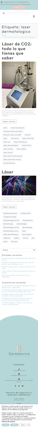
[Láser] (19, 185)
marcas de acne (9, 163)
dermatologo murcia (11, 231)
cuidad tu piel (25, 213)
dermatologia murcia (11, 227)
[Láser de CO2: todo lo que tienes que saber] (19, 85)
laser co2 (7, 142)
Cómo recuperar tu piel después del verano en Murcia (18, 259)
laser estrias (26, 145)
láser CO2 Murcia (20, 142)
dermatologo (27, 227)
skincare (14, 241)
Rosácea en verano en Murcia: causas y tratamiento (16, 276)
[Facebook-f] (15, 386)
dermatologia (22, 224)
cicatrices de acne (17, 128)
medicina (7, 238)
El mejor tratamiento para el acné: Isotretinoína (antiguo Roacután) (18, 290)
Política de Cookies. (8, 421)
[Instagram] (19, 386)
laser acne (15, 138)
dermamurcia (28, 220)
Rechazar (14, 425)
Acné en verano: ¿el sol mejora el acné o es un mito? (18, 267)
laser (5, 138)
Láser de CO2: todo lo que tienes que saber (17, 50)
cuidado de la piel (10, 217)
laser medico (21, 149)
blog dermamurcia (10, 213)
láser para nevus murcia (12, 159)
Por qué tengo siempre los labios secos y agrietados (18, 286)
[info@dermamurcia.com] (19, 374)
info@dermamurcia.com (19, 375)
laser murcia (8, 152)
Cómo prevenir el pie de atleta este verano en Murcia (18, 272)
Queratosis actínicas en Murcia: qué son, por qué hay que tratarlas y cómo (18, 263)
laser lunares (8, 149)
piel (33, 238)
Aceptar (6, 425)
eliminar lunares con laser (13, 131)
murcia (25, 238)
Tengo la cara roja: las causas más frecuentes (17, 303)
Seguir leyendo (9, 121)
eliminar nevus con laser (12, 135)
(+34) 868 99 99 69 (19, 370)
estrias (27, 135)
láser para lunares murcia (13, 156)
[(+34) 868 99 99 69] (19, 369)
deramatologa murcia (11, 220)
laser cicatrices (28, 138)
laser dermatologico (11, 145)
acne (5, 128)
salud (5, 241)
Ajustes (23, 425)
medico (16, 238)
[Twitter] (22, 386)
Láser (8, 172)
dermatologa (8, 224)
